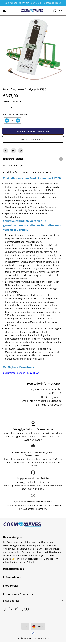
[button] (5, 10)
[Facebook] (5, 150)
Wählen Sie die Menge (15, 114)
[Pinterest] (20, 150)
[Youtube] (26, 609)
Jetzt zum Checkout (33, 139)
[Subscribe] (62, 600)
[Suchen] (54, 10)
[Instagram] (16, 609)
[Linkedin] (11, 609)
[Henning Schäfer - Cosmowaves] (32, 11)
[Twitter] (13, 150)
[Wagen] (60, 10)
